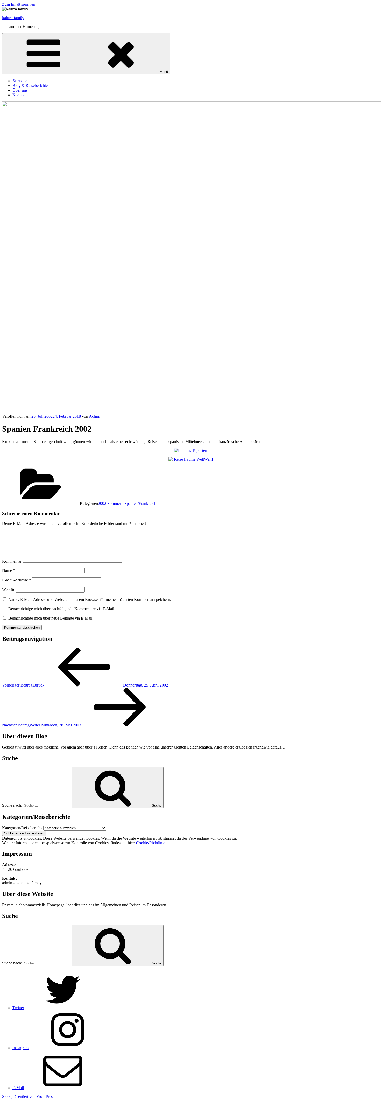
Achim (94, 416)
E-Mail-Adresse (16, 580)
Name (8, 570)
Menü (164, 72)
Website (8, 589)
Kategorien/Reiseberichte (22, 828)
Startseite (19, 81)
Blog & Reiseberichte (30, 85)
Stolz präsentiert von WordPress (28, 1096)
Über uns (19, 90)
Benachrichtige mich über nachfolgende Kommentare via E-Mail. (61, 609)
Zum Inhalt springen (18, 4)
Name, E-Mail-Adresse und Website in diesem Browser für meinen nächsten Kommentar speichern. (89, 599)
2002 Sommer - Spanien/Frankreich (127, 503)
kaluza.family (13, 18)
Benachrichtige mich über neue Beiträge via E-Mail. (50, 618)
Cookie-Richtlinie (150, 843)
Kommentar (12, 561)
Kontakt (19, 95)
